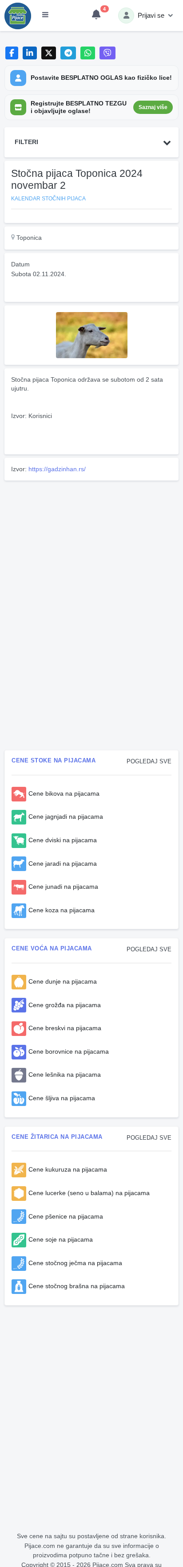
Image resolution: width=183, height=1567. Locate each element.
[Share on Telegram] (68, 53)
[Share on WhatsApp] (87, 53)
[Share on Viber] (107, 53)
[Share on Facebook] (11, 53)
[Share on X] (48, 53)
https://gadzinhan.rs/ (57, 469)
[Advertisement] (91, 546)
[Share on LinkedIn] (30, 53)
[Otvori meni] (45, 15)
